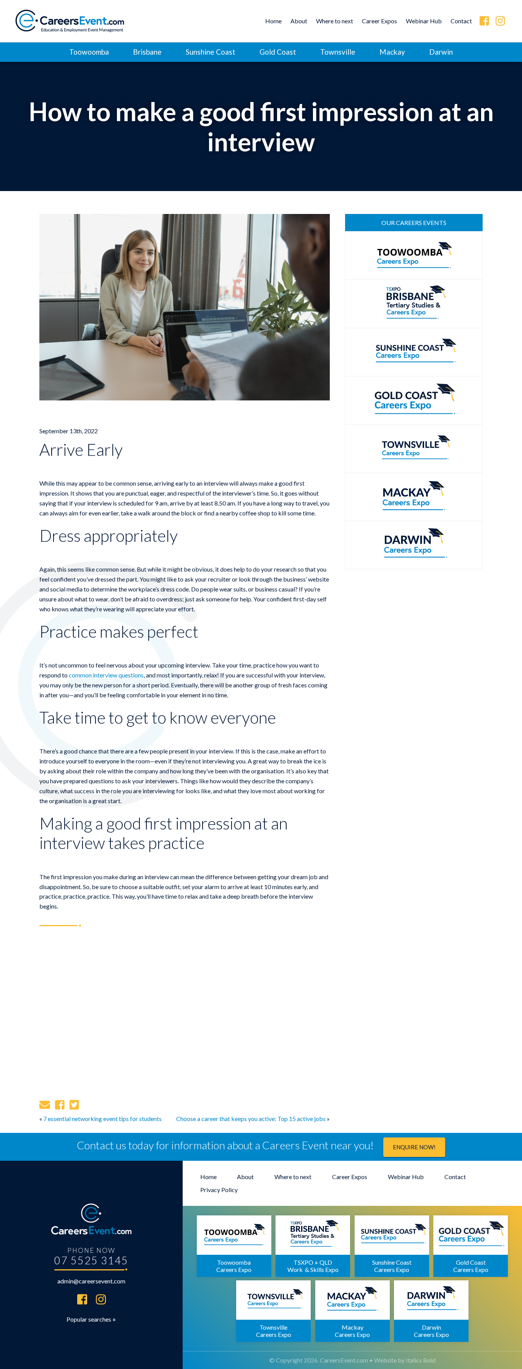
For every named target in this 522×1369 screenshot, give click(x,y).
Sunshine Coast (210, 51)
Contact (461, 20)
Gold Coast (277, 51)
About (298, 20)
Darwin (441, 51)
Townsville (337, 51)
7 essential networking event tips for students (102, 1118)
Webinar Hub (424, 20)
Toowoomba (89, 51)
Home (273, 20)
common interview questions (106, 675)
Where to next (334, 20)
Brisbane (147, 51)
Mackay (392, 51)
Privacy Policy (219, 1189)
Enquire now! (414, 1147)
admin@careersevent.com (91, 1281)
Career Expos (379, 20)
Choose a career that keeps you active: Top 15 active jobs (251, 1118)
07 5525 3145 (91, 1260)
